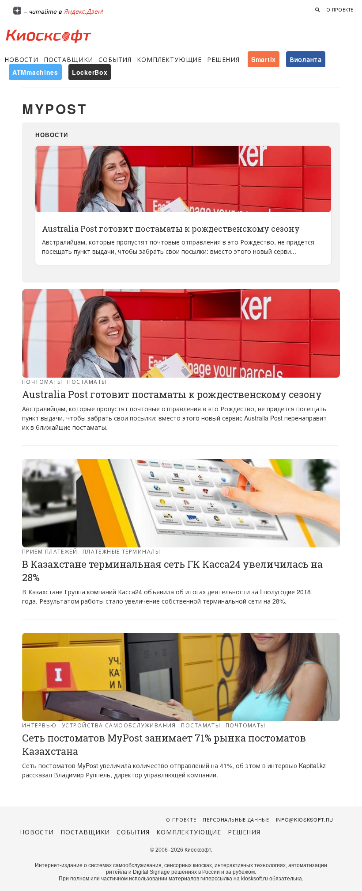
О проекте (340, 10)
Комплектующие (169, 59)
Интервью (39, 725)
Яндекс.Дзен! (83, 11)
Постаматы (86, 381)
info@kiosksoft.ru (304, 819)
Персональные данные (236, 819)
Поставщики (68, 59)
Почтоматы (42, 381)
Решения (223, 59)
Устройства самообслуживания (119, 725)
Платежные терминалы (121, 551)
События (115, 59)
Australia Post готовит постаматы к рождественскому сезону (171, 228)
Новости (21, 59)
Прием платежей (49, 551)
